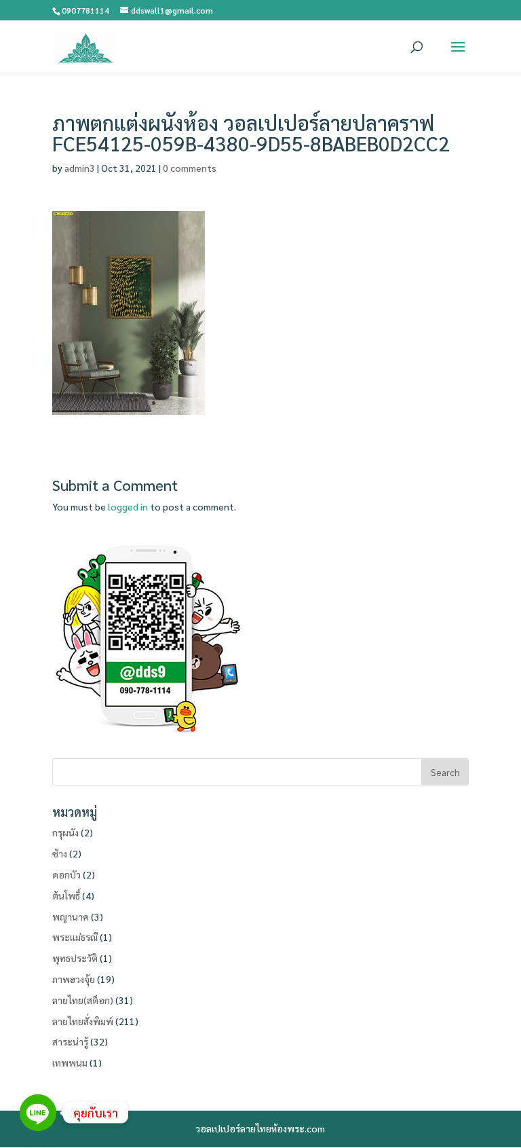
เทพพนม (70, 1062)
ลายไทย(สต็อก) (82, 1000)
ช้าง (59, 853)
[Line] (38, 1112)
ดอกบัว (66, 874)
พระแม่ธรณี (75, 937)
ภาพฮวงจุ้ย (73, 979)
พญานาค (70, 916)
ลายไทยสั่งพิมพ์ (82, 1021)
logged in (128, 506)
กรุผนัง (65, 832)
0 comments (189, 168)
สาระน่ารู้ (70, 1041)
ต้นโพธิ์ (66, 895)
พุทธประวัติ (75, 958)
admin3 (79, 168)
